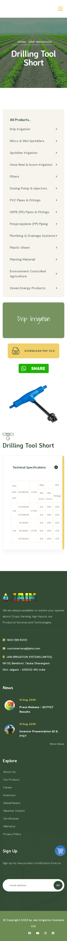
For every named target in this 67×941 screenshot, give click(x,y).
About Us (9, 772)
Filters (14, 176)
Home (22, 42)
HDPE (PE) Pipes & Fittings (29, 212)
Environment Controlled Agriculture (28, 273)
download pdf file (39, 350)
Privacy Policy (12, 834)
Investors (9, 795)
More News (57, 744)
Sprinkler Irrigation (24, 153)
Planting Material (22, 259)
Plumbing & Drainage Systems (32, 236)
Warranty (9, 826)
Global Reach (11, 803)
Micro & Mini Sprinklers (27, 141)
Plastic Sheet (20, 247)
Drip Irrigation (40, 42)
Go (58, 885)
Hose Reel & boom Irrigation (31, 165)
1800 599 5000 (17, 640)
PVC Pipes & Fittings (25, 200)
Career (7, 787)
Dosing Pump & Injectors (28, 188)
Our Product (11, 779)
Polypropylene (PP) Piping (29, 224)
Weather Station (14, 811)
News (8, 687)
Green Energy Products (27, 288)
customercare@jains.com (23, 648)
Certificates (11, 818)
